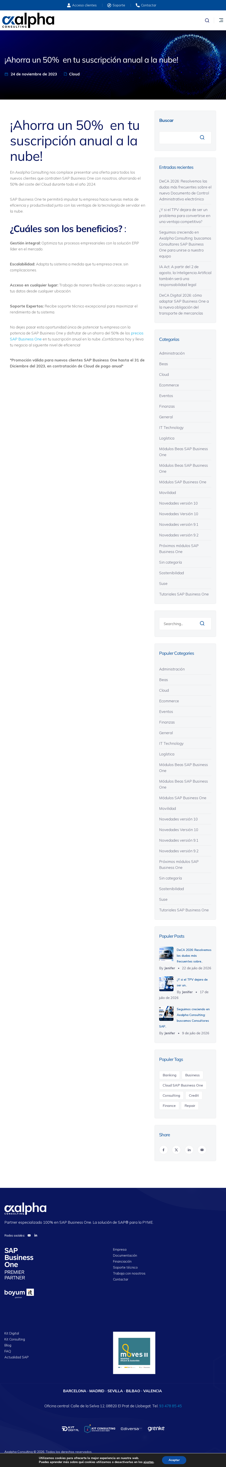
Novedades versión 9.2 (178, 535)
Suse (163, 583)
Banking (169, 1075)
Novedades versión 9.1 (178, 524)
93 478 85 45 (170, 1406)
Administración (172, 353)
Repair (190, 1105)
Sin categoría (170, 562)
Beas (163, 363)
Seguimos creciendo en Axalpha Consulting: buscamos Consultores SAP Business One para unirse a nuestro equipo (185, 244)
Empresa (119, 1250)
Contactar (120, 1279)
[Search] (202, 623)
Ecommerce (169, 385)
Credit (194, 1095)
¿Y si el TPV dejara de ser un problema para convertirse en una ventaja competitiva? (184, 215)
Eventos (166, 395)
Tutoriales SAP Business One (184, 594)
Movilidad (167, 492)
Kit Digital (11, 1333)
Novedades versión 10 (178, 503)
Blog (7, 1345)
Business (192, 1075)
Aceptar (174, 1460)
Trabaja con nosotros (129, 1273)
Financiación (122, 1261)
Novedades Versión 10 (178, 513)
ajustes (148, 1462)
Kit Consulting (14, 1339)
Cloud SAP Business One (183, 1085)
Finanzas (167, 406)
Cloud (74, 74)
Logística (166, 438)
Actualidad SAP (16, 1357)
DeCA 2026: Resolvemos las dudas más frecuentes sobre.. (194, 955)
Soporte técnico (125, 1267)
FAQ (7, 1351)
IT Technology (171, 427)
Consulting (171, 1095)
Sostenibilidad (171, 572)
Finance (169, 1105)
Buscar (166, 120)
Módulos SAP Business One (182, 482)
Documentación (125, 1256)
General (166, 417)
